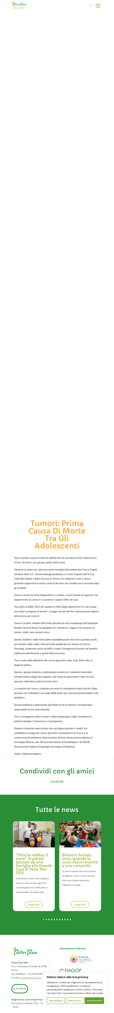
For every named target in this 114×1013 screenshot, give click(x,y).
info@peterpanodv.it (30, 977)
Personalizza (55, 1000)
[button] (43, 919)
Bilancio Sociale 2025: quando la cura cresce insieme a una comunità (80, 860)
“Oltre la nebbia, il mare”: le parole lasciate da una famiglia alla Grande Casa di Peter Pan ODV (34, 864)
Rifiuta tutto (74, 1000)
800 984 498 (21, 989)
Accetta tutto (94, 1000)
